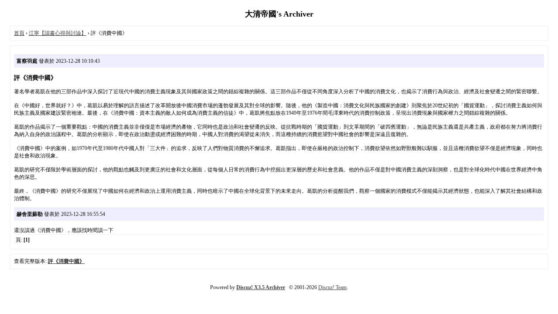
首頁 (19, 33)
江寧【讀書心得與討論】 (57, 33)
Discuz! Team (332, 287)
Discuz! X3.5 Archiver (260, 287)
